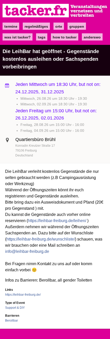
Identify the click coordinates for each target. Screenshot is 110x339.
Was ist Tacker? (17, 37)
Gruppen (76, 26)
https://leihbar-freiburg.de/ (23, 294)
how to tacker (64, 37)
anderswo (92, 37)
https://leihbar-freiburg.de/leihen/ (57, 220)
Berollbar (11, 320)
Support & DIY (15, 308)
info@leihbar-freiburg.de (27, 251)
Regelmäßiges (36, 26)
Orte (58, 26)
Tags (42, 37)
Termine (10, 26)
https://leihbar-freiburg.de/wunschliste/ (40, 239)
